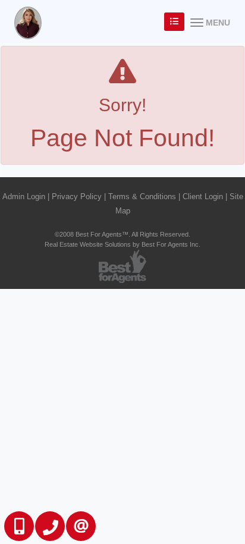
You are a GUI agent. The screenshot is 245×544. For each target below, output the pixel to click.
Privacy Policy (77, 196)
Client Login (203, 196)
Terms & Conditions (142, 196)
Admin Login (23, 196)
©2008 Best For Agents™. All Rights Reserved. (122, 234)
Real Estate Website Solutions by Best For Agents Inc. (122, 244)
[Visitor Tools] (174, 21)
